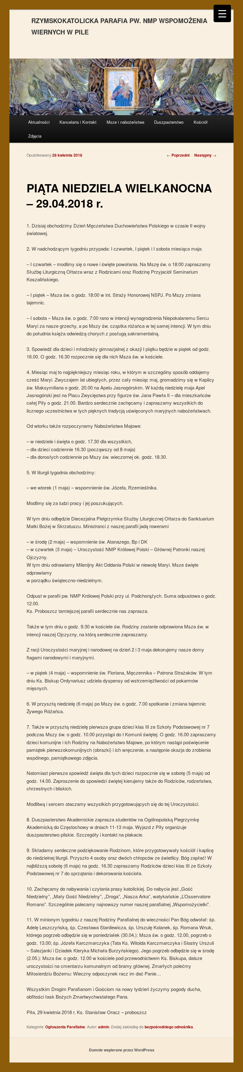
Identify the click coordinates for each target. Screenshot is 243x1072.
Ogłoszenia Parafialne (65, 1027)
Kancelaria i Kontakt (78, 122)
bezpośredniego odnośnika (169, 1027)
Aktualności (39, 122)
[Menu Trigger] (222, 13)
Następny (205, 155)
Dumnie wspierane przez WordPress (121, 1050)
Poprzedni (178, 155)
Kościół (201, 122)
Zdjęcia (34, 136)
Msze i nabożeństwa (125, 122)
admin (103, 1027)
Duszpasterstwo (169, 122)
